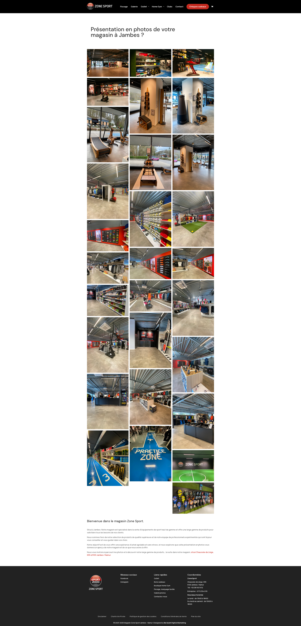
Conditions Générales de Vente (174, 616)
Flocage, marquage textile (164, 589)
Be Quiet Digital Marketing (175, 623)
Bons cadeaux (159, 582)
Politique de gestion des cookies (143, 616)
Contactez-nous (160, 596)
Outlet (156, 578)
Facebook (124, 578)
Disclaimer (102, 616)
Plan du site (196, 616)
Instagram (124, 582)
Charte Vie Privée (118, 616)
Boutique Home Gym (162, 585)
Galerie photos (160, 593)
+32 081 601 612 (197, 587)
